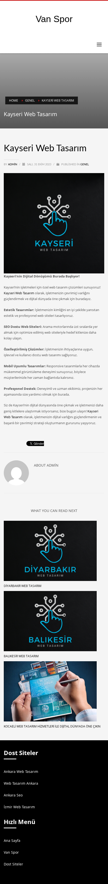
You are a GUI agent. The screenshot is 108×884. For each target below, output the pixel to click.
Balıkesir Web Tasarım (21, 656)
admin (13, 164)
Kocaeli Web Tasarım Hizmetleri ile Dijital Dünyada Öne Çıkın (52, 726)
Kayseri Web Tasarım (19, 293)
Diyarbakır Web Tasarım (22, 586)
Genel (84, 164)
